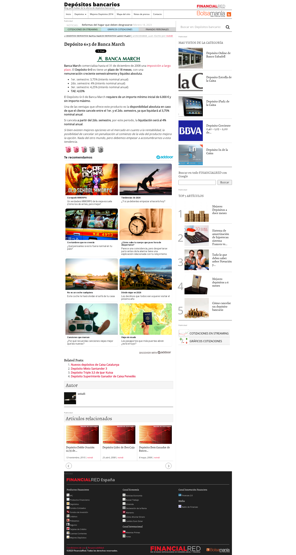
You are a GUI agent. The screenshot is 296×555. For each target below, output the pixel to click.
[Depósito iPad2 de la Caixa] (190, 106)
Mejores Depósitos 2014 (101, 14)
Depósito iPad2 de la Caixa (217, 103)
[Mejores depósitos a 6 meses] (196, 284)
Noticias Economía (133, 495)
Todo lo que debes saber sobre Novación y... (222, 259)
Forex (128, 536)
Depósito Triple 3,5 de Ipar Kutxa (92, 372)
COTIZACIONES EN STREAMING (83, 29)
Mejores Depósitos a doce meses (219, 209)
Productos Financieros (79, 500)
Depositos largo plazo (117, 36)
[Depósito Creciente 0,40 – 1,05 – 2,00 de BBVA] (190, 130)
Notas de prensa (142, 14)
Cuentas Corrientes (78, 533)
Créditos (73, 516)
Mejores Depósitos (77, 537)
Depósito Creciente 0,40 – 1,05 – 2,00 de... (218, 129)
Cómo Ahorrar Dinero (135, 517)
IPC (71, 495)
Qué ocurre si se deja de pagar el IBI (103, 24)
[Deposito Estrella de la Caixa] (190, 82)
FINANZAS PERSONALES (157, 29)
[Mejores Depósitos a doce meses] (196, 211)
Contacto (157, 14)
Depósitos (80, 14)
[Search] (227, 27)
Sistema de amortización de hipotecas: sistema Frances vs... (220, 237)
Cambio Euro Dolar (134, 521)
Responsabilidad (96, 547)
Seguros (73, 525)
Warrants (129, 512)
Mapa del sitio (123, 14)
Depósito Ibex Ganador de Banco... (117, 449)
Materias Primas (132, 532)
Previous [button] (69, 467)
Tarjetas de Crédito (78, 529)
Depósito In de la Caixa (217, 151)
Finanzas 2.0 (187, 495)
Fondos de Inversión (78, 512)
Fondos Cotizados (77, 508)
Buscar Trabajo (132, 500)
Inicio (68, 14)
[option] (125, 25)
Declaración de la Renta (136, 508)
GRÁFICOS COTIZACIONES (120, 29)
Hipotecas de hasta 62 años (155, 447)
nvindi (169, 35)
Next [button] (168, 467)
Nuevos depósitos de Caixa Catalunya (95, 365)
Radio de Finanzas (189, 507)
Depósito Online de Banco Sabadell (218, 55)
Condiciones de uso (76, 547)
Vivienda (129, 504)
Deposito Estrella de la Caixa (219, 79)
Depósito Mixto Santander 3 (89, 368)
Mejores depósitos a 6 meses (220, 282)
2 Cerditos (70, 36)
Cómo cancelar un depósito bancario (221, 306)
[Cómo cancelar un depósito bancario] (196, 308)
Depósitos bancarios (92, 4)
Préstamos (74, 520)
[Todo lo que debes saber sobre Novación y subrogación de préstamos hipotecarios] (196, 259)
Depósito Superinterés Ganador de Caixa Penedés (103, 376)
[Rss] (229, 14)
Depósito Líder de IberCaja (82, 447)
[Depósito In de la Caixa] (190, 155)
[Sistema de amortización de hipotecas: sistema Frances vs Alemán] (196, 235)
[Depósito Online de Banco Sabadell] (190, 58)
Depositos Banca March (90, 36)
